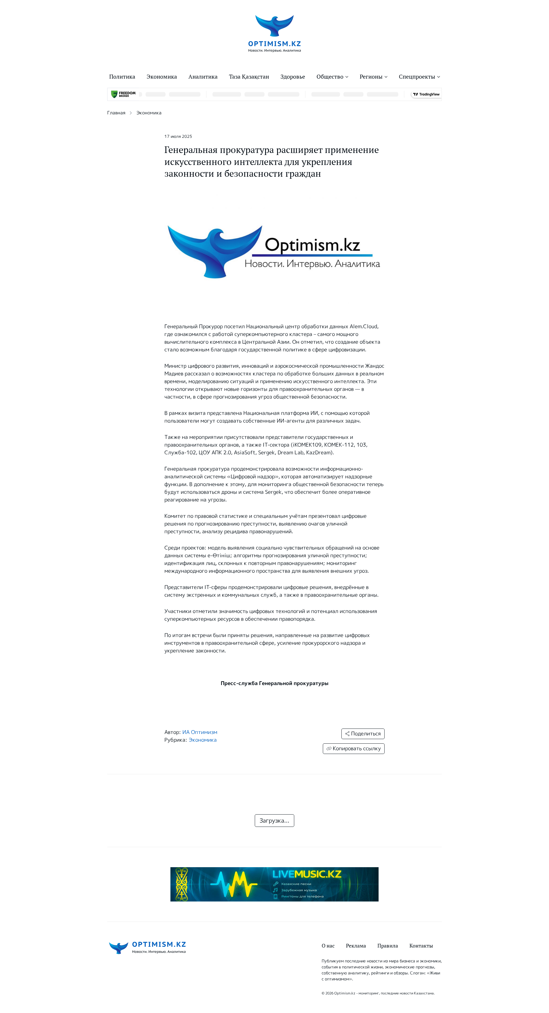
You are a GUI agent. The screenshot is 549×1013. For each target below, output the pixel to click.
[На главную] (274, 33)
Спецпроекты (417, 76)
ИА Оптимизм (199, 732)
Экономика (162, 76)
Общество (330, 76)
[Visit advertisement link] (274, 884)
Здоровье (293, 76)
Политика (122, 76)
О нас (328, 945)
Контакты (421, 945)
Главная (116, 113)
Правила (387, 945)
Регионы (371, 76)
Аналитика (203, 76)
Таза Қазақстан (249, 76)
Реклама (356, 945)
